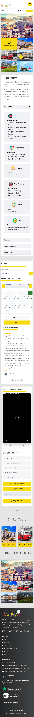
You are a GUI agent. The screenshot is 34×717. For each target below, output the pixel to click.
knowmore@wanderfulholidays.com (17, 668)
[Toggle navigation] (30, 4)
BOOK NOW (29, 11)
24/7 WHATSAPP (19, 483)
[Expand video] (29, 445)
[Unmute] (6, 440)
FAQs (5, 654)
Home (6, 639)
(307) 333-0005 (18, 489)
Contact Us (8, 645)
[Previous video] (10, 445)
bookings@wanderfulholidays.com (16, 665)
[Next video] (23, 445)
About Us (7, 642)
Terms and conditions (16, 710)
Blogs (6, 651)
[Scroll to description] (21, 57)
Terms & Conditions (10, 648)
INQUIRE (17, 322)
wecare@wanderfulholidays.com (15, 671)
